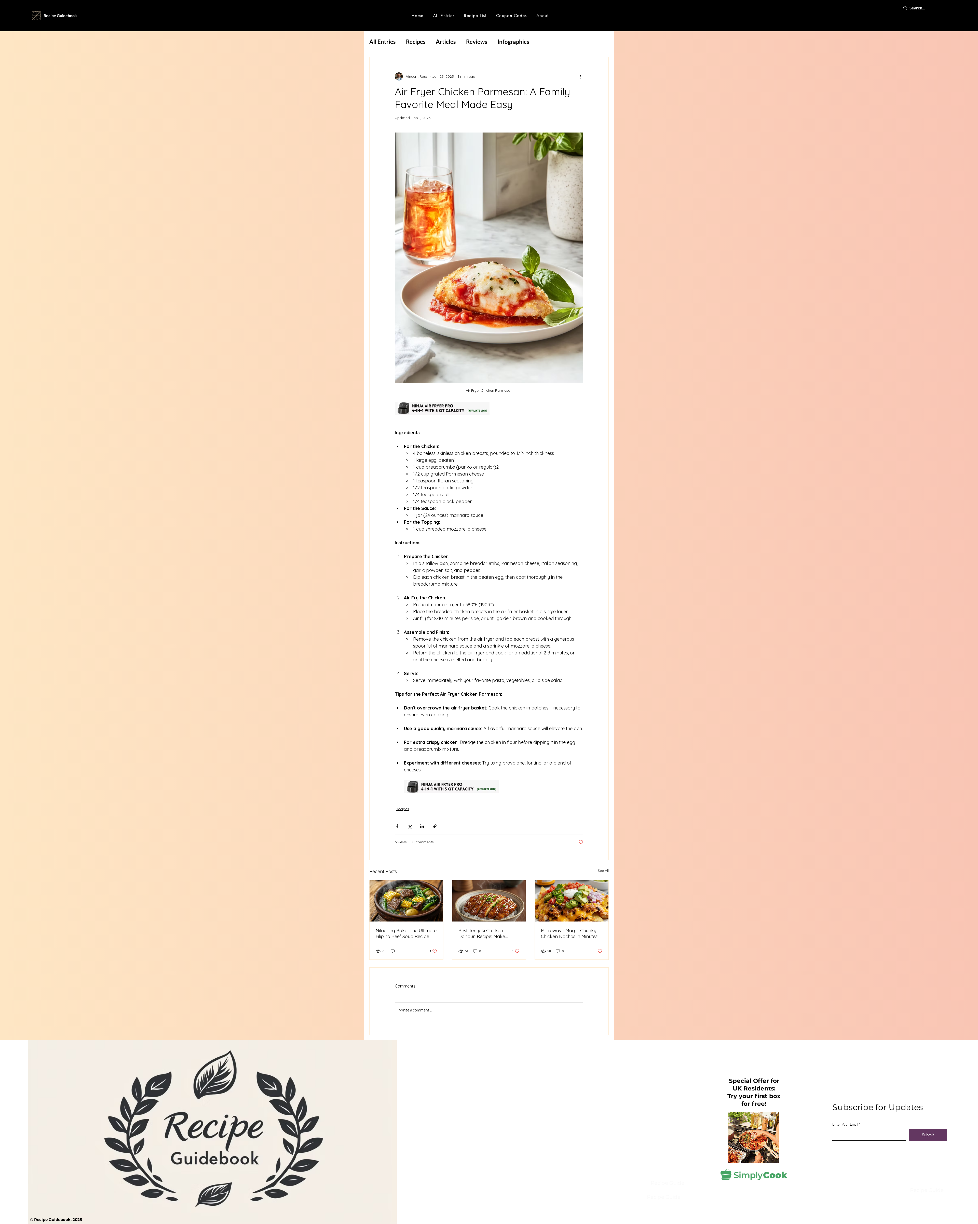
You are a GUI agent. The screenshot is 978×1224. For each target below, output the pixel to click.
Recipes (416, 41)
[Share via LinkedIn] (422, 826)
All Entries (382, 41)
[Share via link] (434, 826)
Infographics (513, 41)
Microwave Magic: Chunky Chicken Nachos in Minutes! (569, 933)
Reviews (476, 41)
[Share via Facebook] (397, 826)
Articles (446, 41)
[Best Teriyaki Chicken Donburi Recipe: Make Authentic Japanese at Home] (489, 901)
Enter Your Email (845, 1124)
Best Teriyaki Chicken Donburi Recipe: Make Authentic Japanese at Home (482, 933)
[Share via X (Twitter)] (409, 826)
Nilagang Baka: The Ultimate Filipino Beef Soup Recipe (406, 933)
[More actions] (580, 76)
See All (603, 870)
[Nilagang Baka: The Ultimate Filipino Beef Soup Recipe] (406, 901)
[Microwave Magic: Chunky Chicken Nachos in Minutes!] (571, 901)
